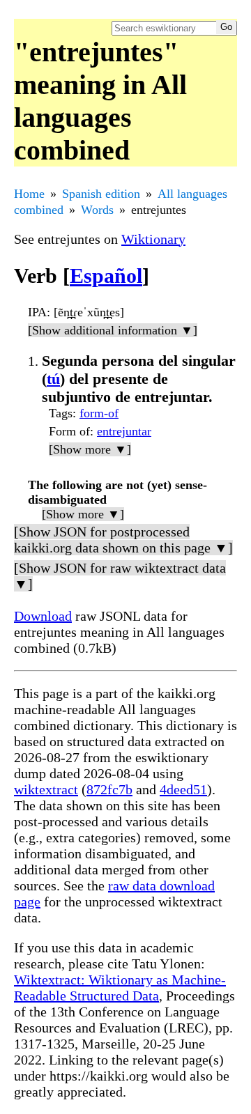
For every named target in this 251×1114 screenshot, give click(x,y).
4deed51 (183, 789)
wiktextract (46, 789)
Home (29, 194)
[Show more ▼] (90, 449)
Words (97, 210)
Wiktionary (153, 239)
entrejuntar (124, 431)
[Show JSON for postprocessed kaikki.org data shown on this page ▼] (123, 539)
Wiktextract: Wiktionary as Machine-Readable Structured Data (120, 987)
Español (106, 275)
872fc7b (109, 789)
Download (43, 616)
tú (53, 378)
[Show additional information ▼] (112, 330)
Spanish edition (101, 194)
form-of (99, 413)
